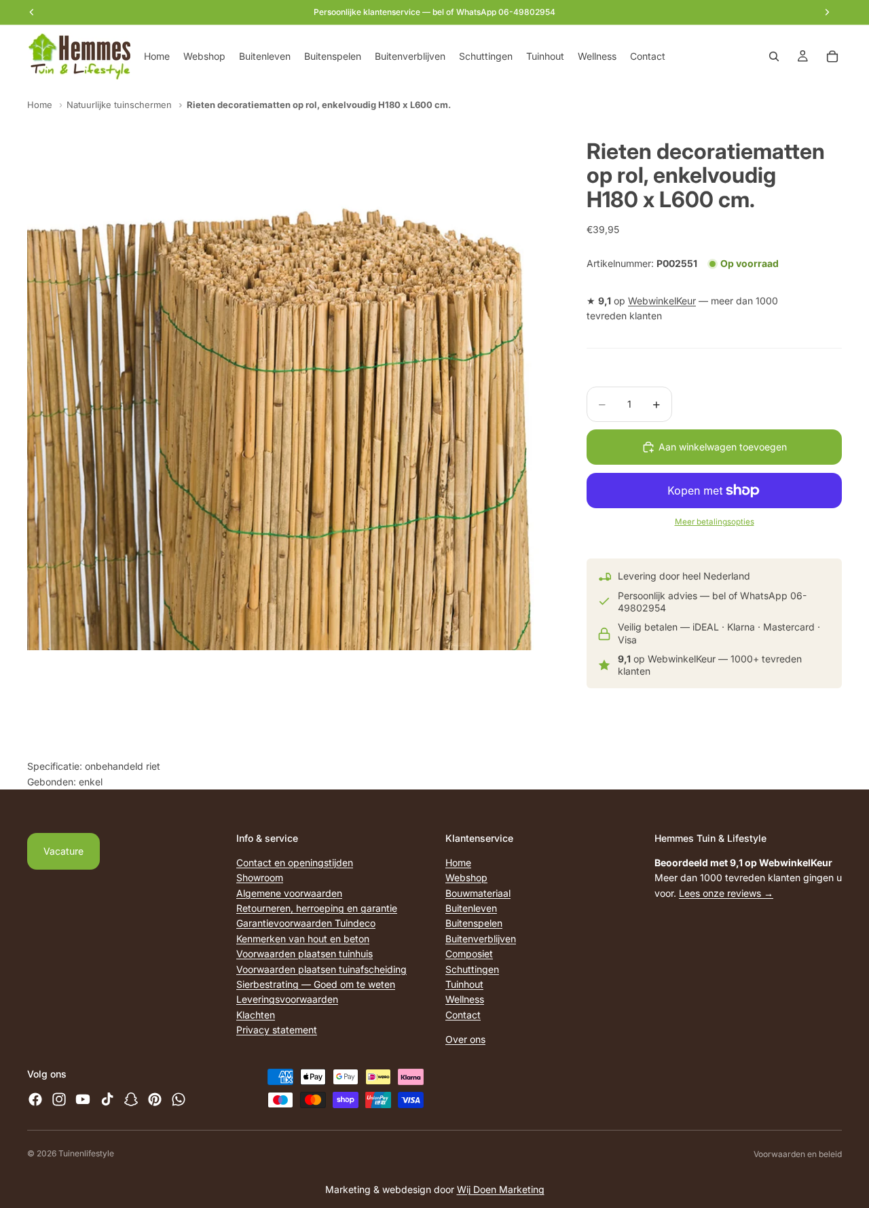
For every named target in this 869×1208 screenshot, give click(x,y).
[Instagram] (59, 1099)
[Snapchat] (131, 1099)
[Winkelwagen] (832, 56)
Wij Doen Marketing (500, 1189)
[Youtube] (83, 1099)
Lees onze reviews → (726, 893)
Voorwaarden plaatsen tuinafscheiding (321, 968)
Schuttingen (472, 968)
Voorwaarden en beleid (798, 1154)
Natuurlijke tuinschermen (119, 104)
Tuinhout (464, 984)
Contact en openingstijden (294, 862)
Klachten (255, 1014)
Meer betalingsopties (714, 522)
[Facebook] (35, 1099)
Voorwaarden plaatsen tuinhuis (304, 953)
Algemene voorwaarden (289, 893)
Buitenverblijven (480, 938)
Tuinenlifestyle (86, 1153)
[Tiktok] (107, 1099)
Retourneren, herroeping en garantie (316, 908)
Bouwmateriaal (478, 893)
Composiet (469, 953)
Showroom (259, 877)
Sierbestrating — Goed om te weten (315, 984)
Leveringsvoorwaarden (287, 999)
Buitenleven (471, 908)
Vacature (63, 851)
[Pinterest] (155, 1099)
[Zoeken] (774, 56)
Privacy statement (276, 1029)
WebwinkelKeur (662, 300)
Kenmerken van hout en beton (302, 938)
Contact (463, 1014)
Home (39, 104)
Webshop (466, 877)
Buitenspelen (473, 923)
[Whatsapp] (178, 1099)
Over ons (465, 1039)
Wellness (464, 999)
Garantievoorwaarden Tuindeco (305, 923)
